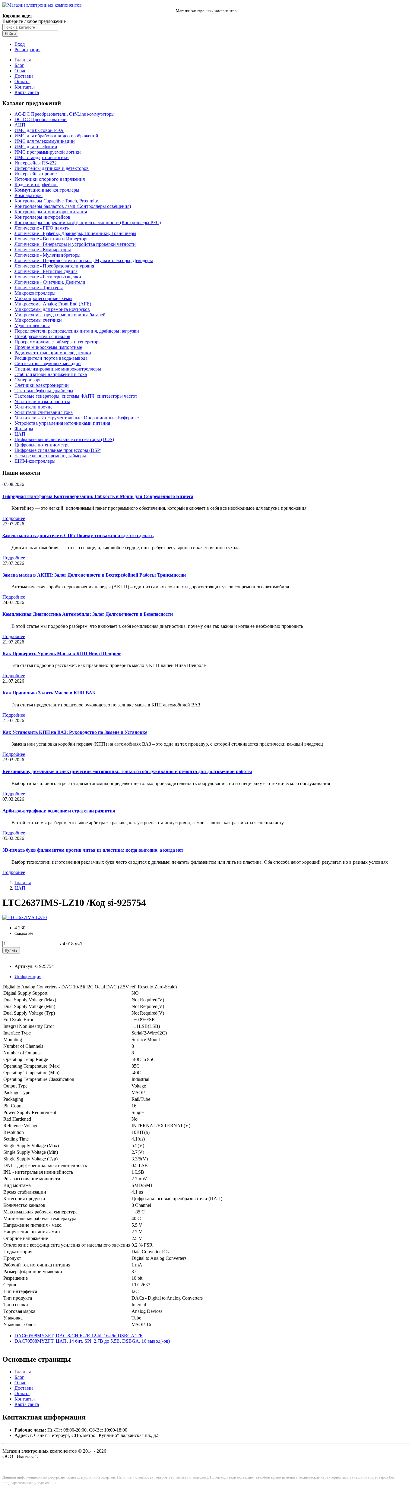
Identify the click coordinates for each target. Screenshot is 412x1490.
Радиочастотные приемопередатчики (52, 352)
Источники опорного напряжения (49, 179)
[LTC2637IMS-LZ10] (24, 917)
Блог (19, 65)
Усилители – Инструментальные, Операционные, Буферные (76, 417)
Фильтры (23, 428)
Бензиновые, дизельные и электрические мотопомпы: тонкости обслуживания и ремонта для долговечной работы (127, 771)
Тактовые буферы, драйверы (43, 390)
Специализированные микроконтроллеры (57, 368)
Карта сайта (26, 92)
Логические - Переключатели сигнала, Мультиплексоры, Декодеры (83, 260)
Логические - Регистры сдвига (46, 271)
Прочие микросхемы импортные (48, 347)
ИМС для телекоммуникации (44, 141)
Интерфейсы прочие (35, 173)
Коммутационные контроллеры (46, 190)
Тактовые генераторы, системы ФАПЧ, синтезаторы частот (75, 396)
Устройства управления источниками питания (62, 423)
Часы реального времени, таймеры (50, 455)
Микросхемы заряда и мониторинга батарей (60, 314)
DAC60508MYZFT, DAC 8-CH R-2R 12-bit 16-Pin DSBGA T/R (78, 1335)
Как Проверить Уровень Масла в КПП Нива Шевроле (61, 653)
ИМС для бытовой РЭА (39, 130)
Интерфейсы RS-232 (35, 162)
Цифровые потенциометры (42, 444)
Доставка (23, 76)
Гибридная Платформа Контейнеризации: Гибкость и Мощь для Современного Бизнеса (97, 496)
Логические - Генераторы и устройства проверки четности (75, 244)
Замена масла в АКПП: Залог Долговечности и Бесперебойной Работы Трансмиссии (94, 575)
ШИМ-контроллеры (34, 461)
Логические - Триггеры (38, 287)
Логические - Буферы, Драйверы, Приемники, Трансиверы (75, 233)
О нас (20, 70)
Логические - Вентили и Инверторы (52, 238)
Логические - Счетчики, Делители (49, 282)
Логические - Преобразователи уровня (54, 265)
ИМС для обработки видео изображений (56, 135)
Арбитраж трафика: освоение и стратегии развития (58, 810)
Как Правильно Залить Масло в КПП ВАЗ (48, 692)
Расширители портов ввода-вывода (50, 358)
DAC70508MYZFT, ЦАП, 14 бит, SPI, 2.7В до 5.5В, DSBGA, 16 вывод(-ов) (92, 1341)
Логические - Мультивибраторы (47, 255)
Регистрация (27, 49)
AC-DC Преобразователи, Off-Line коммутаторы (64, 114)
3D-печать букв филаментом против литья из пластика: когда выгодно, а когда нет (92, 850)
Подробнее (13, 518)
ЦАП (19, 434)
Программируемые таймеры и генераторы (58, 341)
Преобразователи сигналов (42, 336)
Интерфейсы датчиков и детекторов (51, 168)
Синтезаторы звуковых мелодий (47, 363)
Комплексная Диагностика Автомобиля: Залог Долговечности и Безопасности (87, 614)
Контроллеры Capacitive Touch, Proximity (56, 200)
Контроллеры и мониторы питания (50, 211)
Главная (22, 59)
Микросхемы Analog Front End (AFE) (52, 303)
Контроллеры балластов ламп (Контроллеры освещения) (72, 206)
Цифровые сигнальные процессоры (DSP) (57, 450)
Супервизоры (28, 379)
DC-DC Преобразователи (40, 119)
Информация (27, 976)
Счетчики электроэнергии (41, 385)
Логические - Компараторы (42, 249)
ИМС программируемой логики (47, 152)
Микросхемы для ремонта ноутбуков (52, 309)
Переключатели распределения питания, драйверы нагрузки (76, 330)
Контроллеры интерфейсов (42, 217)
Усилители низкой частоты (42, 401)
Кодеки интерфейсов (36, 184)
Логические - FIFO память (41, 227)
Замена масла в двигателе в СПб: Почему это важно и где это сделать (78, 535)
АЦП (19, 124)
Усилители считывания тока (43, 412)
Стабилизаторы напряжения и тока (50, 374)
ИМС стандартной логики (41, 157)
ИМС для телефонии (35, 146)
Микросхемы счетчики (38, 320)
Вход (19, 44)
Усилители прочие (33, 406)
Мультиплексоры (32, 325)
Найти (10, 33)
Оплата (22, 81)
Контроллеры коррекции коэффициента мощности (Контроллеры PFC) (87, 222)
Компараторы (28, 195)
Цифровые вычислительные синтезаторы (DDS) (64, 439)
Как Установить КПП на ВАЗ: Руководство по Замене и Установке (74, 732)
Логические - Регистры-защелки (47, 276)
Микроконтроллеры (34, 293)
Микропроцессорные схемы (43, 298)
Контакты (24, 86)
